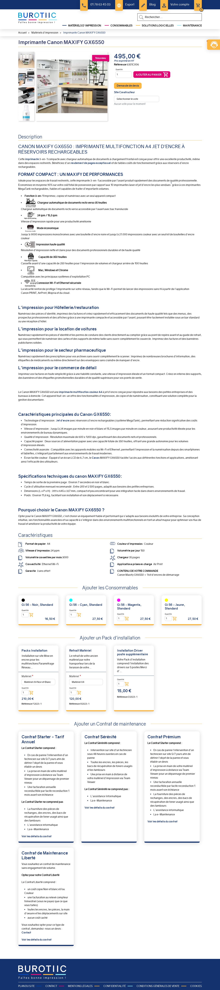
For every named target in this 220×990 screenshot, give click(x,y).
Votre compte (179, 4)
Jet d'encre (62, 420)
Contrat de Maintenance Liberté (45, 856)
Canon (96, 457)
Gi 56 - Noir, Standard (37, 605)
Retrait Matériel (80, 650)
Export (129, 4)
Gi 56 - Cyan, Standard (85, 605)
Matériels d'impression (84, 25)
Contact (26, 932)
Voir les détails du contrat (37, 836)
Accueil (22, 32)
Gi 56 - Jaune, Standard (175, 606)
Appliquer (141, 17)
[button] (26, 59)
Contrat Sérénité (100, 736)
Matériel (26, 676)
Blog (152, 4)
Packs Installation (34, 650)
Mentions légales (80, 986)
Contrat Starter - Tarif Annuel (43, 739)
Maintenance (192, 25)
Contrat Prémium (164, 736)
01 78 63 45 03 (100, 4)
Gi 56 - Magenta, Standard (129, 606)
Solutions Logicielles (158, 25)
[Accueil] (37, 18)
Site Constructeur (124, 92)
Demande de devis (128, 85)
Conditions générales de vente (158, 986)
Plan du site (26, 986)
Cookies (196, 986)
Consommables (121, 25)
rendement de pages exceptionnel (91, 163)
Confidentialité (114, 986)
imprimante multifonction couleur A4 (80, 392)
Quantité (119, 69)
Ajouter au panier (148, 74)
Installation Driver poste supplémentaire (132, 652)
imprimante (32, 159)
